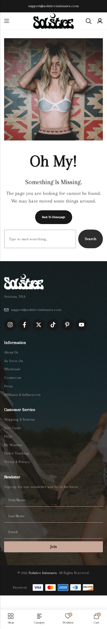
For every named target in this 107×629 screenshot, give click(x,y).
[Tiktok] (53, 325)
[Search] (88, 21)
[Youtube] (81, 325)
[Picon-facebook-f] (24, 325)
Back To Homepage (53, 217)
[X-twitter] (39, 325)
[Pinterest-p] (67, 325)
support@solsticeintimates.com (53, 6)
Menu (6, 21)
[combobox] (40, 239)
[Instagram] (10, 325)
